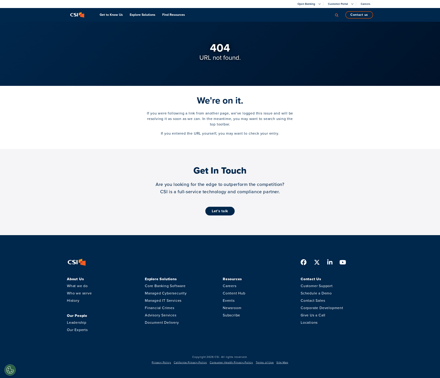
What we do (77, 285)
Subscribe (231, 315)
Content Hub (234, 293)
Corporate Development (322, 307)
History (73, 300)
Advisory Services (160, 315)
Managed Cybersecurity (166, 293)
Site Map (282, 362)
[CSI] (77, 15)
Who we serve (79, 293)
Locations (309, 322)
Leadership (76, 322)
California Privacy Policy (190, 362)
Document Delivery (162, 322)
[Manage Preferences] (10, 370)
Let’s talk (220, 211)
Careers (229, 285)
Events (229, 300)
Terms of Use (265, 362)
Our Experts (77, 329)
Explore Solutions (142, 14)
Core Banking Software (165, 285)
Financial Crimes (159, 307)
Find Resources (173, 14)
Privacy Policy (161, 362)
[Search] (336, 14)
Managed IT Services (163, 300)
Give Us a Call (313, 315)
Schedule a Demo (316, 293)
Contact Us (359, 14)
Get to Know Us (111, 14)
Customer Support (317, 285)
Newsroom (232, 307)
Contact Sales (313, 300)
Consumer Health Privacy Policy (231, 362)
